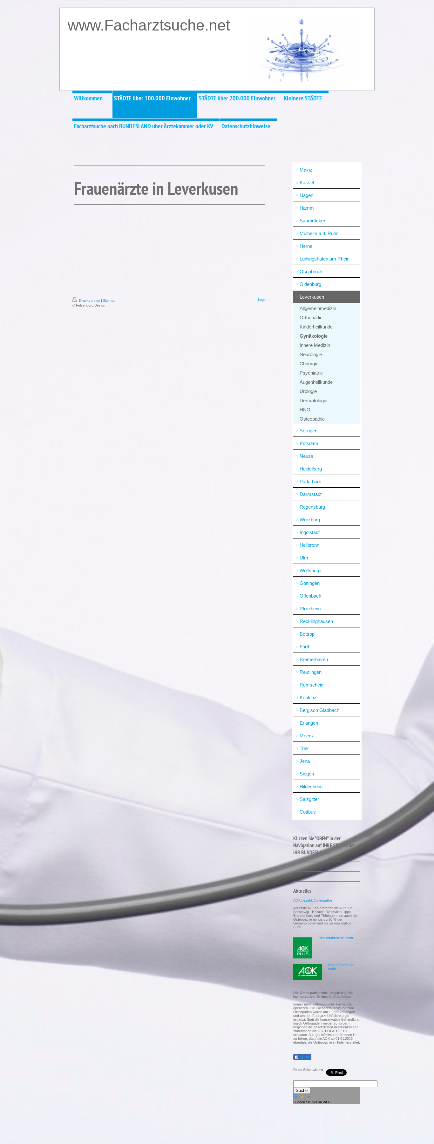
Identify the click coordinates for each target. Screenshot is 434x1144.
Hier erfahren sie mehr (336, 938)
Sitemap (109, 300)
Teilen (304, 1057)
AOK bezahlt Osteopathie (312, 900)
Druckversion (89, 300)
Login (262, 299)
